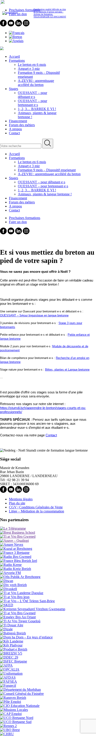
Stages (13, 89)
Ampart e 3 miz (29, 68)
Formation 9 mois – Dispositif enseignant (47, 170)
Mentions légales (21, 499)
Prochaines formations (24, 218)
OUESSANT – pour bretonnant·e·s (32, 103)
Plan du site (17, 503)
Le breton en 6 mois (32, 64)
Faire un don (18, 222)
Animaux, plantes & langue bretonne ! (45, 194)
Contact (14, 133)
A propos (15, 129)
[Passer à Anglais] (16, 41)
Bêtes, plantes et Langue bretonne (67, 369)
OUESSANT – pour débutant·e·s (32, 95)
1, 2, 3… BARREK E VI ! (37, 109)
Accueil (14, 56)
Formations (17, 60)
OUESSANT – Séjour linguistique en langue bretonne (34, 315)
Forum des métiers (22, 125)
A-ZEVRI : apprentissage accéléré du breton (36, 83)
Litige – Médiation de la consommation (36, 511)
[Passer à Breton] (15, 37)
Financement (18, 121)
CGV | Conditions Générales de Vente (36, 507)
